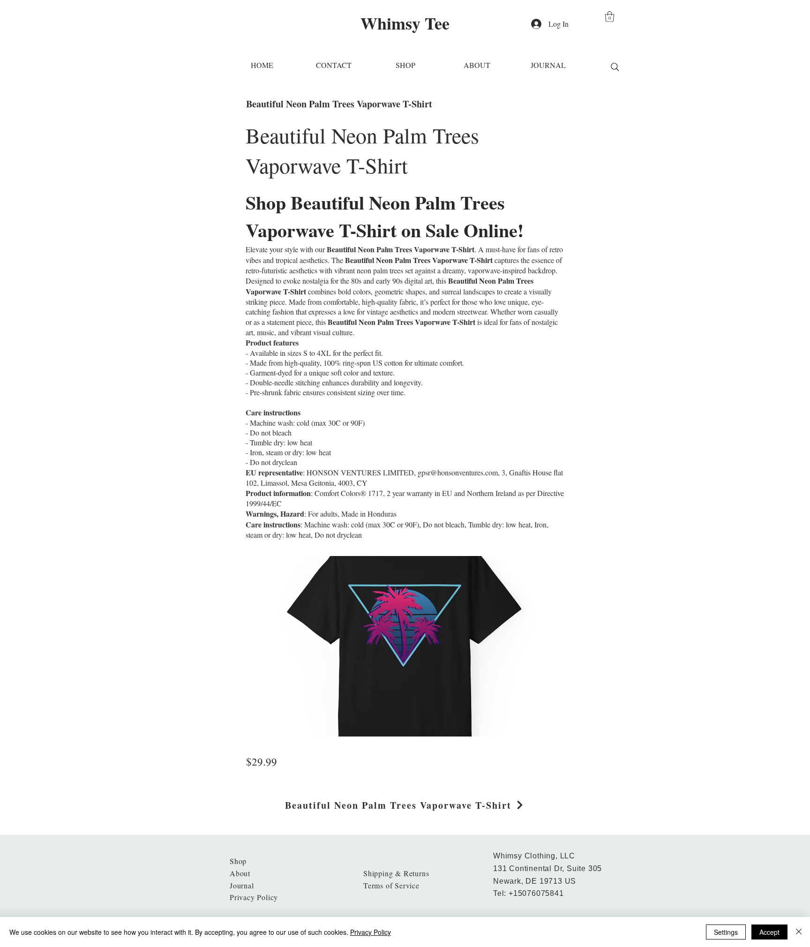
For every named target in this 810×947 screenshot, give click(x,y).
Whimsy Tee (405, 23)
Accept (769, 932)
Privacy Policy (370, 932)
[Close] (798, 931)
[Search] (615, 67)
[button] (609, 16)
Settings (726, 932)
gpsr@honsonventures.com (458, 472)
